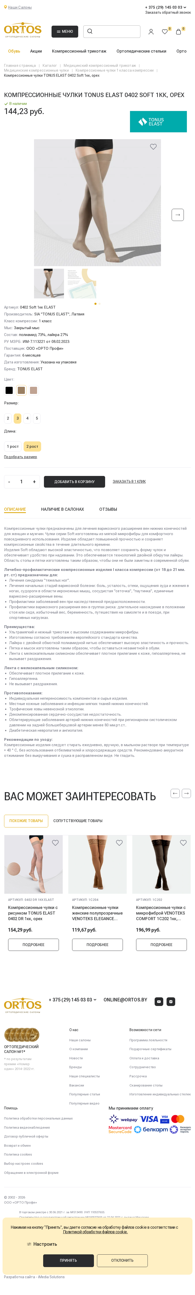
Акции (36, 51)
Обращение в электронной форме (31, 1173)
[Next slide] (178, 215)
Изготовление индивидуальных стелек (160, 1094)
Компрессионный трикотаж (79, 51)
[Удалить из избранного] (153, 147)
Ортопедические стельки (141, 51)
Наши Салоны (20, 7)
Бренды (75, 1067)
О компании (78, 1049)
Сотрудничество (142, 1067)
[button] (95, 304)
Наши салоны (80, 1040)
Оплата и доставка (144, 1058)
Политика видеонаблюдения (27, 1127)
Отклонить (122, 1260)
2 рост (32, 446)
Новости (76, 1058)
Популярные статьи (84, 1094)
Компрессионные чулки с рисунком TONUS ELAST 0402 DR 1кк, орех (33, 913)
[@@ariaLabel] (55, 843)
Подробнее (33, 945)
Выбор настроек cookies (23, 1163)
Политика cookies (18, 1154)
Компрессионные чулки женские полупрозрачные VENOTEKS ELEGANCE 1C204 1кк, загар (97, 913)
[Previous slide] (175, 793)
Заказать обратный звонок (168, 12)
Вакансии (76, 1085)
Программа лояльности (148, 1040)
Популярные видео (84, 1103)
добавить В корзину (74, 482)
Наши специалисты (84, 1076)
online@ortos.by (125, 999)
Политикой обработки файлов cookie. (95, 1232)
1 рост (13, 446)
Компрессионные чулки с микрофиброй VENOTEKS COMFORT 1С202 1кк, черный (161, 913)
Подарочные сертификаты (150, 1049)
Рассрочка (138, 1076)
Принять (68, 1260)
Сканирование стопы (145, 1085)
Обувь (14, 51)
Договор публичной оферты (26, 1136)
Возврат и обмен (17, 1145)
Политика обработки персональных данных (38, 1118)
